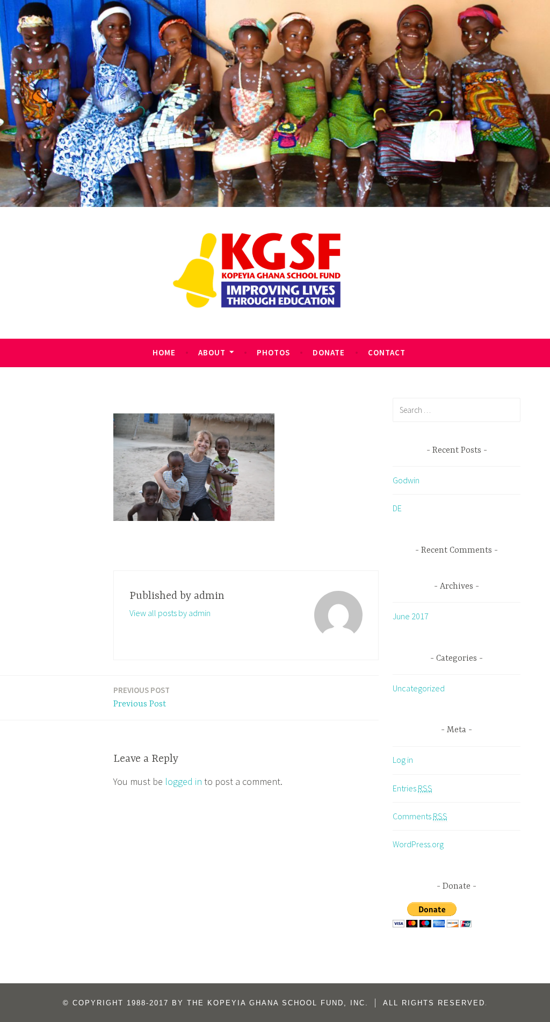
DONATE (329, 352)
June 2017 (411, 616)
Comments (420, 816)
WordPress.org (418, 844)
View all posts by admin (170, 613)
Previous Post (141, 697)
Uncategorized (419, 688)
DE (397, 508)
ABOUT (212, 352)
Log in (403, 759)
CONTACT (387, 352)
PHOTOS (273, 352)
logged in (183, 781)
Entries (412, 788)
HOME (164, 352)
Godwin (406, 480)
